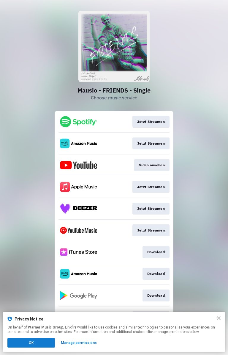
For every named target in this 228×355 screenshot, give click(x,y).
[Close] (219, 318)
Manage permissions (79, 343)
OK (31, 343)
